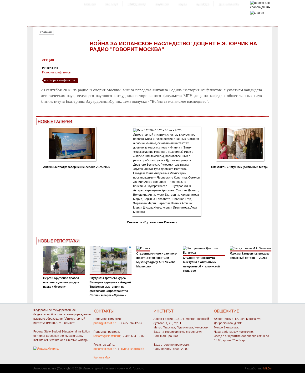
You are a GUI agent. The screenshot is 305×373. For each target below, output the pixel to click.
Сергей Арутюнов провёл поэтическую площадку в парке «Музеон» (61, 282)
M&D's (267, 368)
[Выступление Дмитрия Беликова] (204, 252)
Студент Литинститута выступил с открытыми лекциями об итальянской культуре (201, 264)
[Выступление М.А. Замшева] (250, 248)
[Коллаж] (111, 274)
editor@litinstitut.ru (105, 349)
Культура (202, 3)
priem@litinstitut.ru (105, 323)
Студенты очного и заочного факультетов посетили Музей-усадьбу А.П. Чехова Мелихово (156, 260)
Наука (182, 3)
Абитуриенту (136, 3)
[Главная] (260, 7)
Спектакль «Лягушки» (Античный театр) (239, 167)
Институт (111, 3)
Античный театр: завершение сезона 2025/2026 (76, 167)
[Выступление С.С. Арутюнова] (64, 274)
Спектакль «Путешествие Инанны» (152, 222)
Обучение (161, 3)
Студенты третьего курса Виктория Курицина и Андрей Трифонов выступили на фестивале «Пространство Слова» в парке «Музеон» (110, 286)
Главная (89, 3)
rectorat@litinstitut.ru (106, 336)
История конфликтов (56, 72)
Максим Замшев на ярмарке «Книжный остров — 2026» (249, 256)
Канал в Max (101, 357)
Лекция (48, 60)
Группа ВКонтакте (132, 349)
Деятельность (229, 3)
